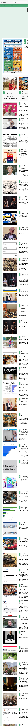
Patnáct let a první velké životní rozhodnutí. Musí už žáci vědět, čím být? (10, 94)
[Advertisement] (14, 22)
